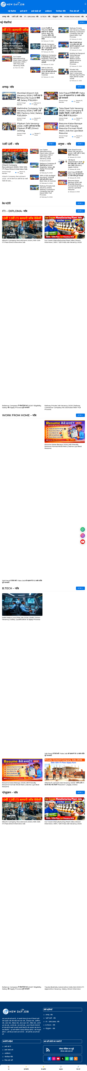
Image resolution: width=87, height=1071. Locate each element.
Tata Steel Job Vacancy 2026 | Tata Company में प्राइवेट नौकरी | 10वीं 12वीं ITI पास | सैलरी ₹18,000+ (71, 112)
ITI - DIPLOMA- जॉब (31, 16)
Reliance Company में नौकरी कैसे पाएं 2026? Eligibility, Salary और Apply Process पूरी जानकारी (48, 58)
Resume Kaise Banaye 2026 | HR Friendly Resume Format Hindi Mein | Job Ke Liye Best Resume (71, 128)
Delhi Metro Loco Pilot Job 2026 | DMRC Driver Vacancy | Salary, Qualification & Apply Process (21, 618)
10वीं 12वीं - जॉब (17, 16)
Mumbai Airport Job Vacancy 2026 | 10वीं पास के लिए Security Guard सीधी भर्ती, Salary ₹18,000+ (29, 96)
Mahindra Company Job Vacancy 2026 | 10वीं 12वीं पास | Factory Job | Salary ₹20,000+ (29, 112)
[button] (84, 11)
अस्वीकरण (48, 11)
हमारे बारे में (23, 11)
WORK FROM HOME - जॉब (73, 16)
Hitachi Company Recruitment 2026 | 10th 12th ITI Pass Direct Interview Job (14, 167)
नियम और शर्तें (74, 11)
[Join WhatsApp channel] (82, 529)
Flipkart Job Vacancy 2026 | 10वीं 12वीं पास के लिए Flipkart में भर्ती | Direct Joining (28, 127)
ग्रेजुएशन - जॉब (57, 16)
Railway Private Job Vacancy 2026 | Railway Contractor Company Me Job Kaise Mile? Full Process (77, 32)
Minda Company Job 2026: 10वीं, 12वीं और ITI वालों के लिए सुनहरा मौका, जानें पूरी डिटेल (48, 47)
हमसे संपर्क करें (36, 11)
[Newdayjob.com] (12, 4)
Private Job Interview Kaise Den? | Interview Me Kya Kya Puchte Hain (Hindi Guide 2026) (77, 74)
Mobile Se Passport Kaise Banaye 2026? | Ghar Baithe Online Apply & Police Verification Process (77, 58)
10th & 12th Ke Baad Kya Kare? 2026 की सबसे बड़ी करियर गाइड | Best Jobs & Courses (49, 71)
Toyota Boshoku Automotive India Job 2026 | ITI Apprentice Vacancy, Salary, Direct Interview (64, 988)
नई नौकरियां (12, 11)
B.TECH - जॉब (45, 16)
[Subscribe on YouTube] (82, 541)
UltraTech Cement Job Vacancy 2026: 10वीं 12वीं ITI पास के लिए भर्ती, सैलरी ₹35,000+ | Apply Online (64, 784)
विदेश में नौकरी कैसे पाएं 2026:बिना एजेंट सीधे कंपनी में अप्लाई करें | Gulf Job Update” (77, 45)
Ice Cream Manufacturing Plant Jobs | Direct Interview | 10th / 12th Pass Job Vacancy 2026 (20, 61)
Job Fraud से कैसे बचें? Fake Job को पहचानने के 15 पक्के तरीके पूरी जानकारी (72, 95)
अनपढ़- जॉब (5, 16)
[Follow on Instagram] (82, 535)
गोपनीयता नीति (61, 11)
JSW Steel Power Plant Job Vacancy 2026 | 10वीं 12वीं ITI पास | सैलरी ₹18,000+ (76, 152)
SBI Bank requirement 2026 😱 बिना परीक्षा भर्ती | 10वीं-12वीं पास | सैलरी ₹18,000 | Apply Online (76, 163)
